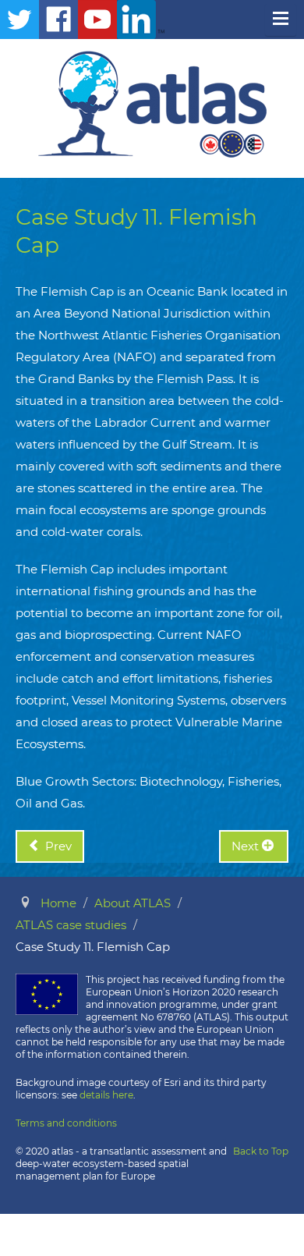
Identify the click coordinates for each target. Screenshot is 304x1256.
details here (106, 1095)
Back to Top (260, 1151)
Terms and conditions (66, 1123)
